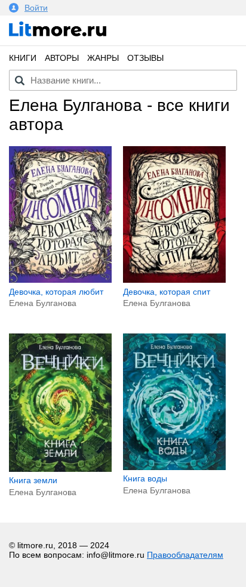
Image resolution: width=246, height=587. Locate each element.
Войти (36, 8)
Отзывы (145, 58)
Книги (22, 58)
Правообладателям (185, 555)
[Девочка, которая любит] (60, 280)
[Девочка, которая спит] (174, 280)
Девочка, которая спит (166, 291)
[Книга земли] (60, 469)
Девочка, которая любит (56, 291)
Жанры (103, 58)
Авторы (62, 58)
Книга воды (145, 478)
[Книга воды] (174, 467)
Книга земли (33, 480)
